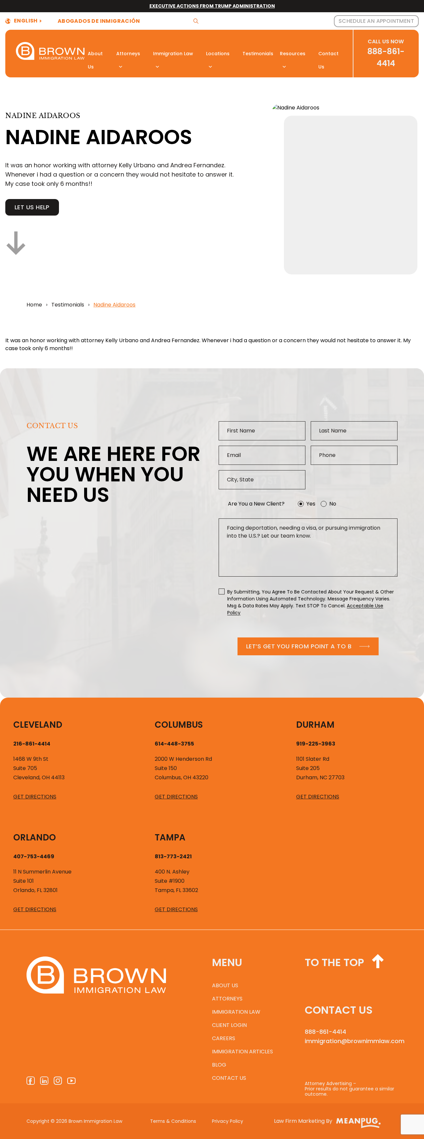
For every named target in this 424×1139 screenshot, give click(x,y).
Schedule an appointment (376, 21)
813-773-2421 (173, 856)
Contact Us (328, 55)
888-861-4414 (325, 1032)
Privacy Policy (227, 1121)
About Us (95, 55)
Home (34, 304)
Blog (219, 1065)
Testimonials (257, 53)
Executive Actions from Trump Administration (212, 6)
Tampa (170, 837)
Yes (310, 504)
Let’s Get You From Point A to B (298, 646)
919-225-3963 (315, 744)
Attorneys (128, 53)
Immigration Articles (242, 1051)
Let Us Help (32, 207)
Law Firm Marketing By (303, 1121)
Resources (292, 53)
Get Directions (34, 796)
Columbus (179, 725)
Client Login (229, 1025)
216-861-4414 (31, 744)
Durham (315, 725)
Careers (223, 1038)
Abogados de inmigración (99, 21)
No (332, 504)
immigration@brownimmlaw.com (351, 1041)
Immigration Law (173, 53)
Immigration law (236, 1012)
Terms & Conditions (173, 1121)
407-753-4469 (33, 856)
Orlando (34, 837)
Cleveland (37, 725)
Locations (218, 53)
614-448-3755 (174, 744)
